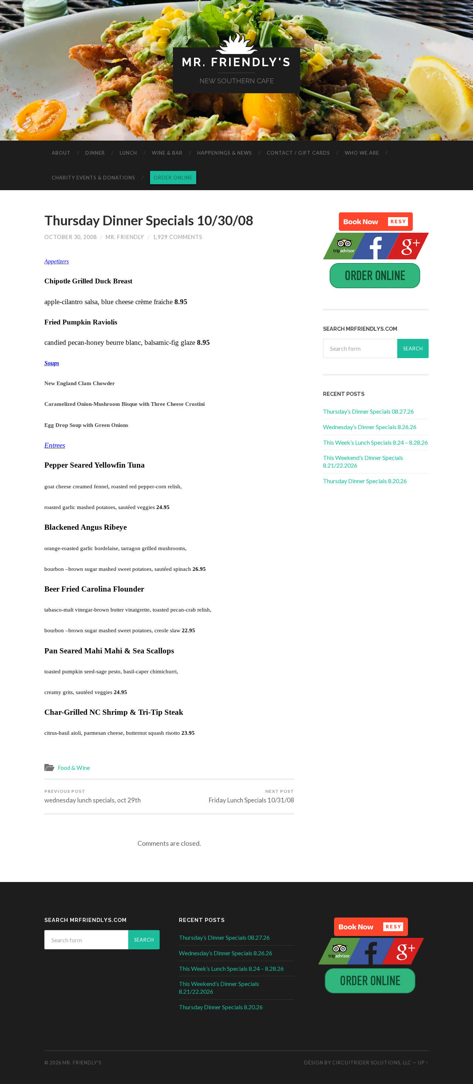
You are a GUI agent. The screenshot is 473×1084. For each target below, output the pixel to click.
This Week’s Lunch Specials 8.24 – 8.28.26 (375, 442)
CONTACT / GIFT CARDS (298, 153)
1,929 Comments (178, 237)
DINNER (95, 153)
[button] (376, 221)
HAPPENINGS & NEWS (224, 153)
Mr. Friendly (125, 237)
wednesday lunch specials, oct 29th (92, 796)
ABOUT (61, 153)
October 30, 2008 (70, 237)
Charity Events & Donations (93, 178)
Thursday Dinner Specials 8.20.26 (365, 480)
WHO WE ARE (362, 153)
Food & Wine (74, 767)
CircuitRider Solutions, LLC (371, 1063)
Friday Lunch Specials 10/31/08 (251, 796)
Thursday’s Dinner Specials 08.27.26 (368, 411)
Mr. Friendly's (236, 62)
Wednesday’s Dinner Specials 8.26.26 (369, 426)
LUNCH (128, 153)
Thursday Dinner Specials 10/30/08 (148, 220)
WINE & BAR (167, 153)
